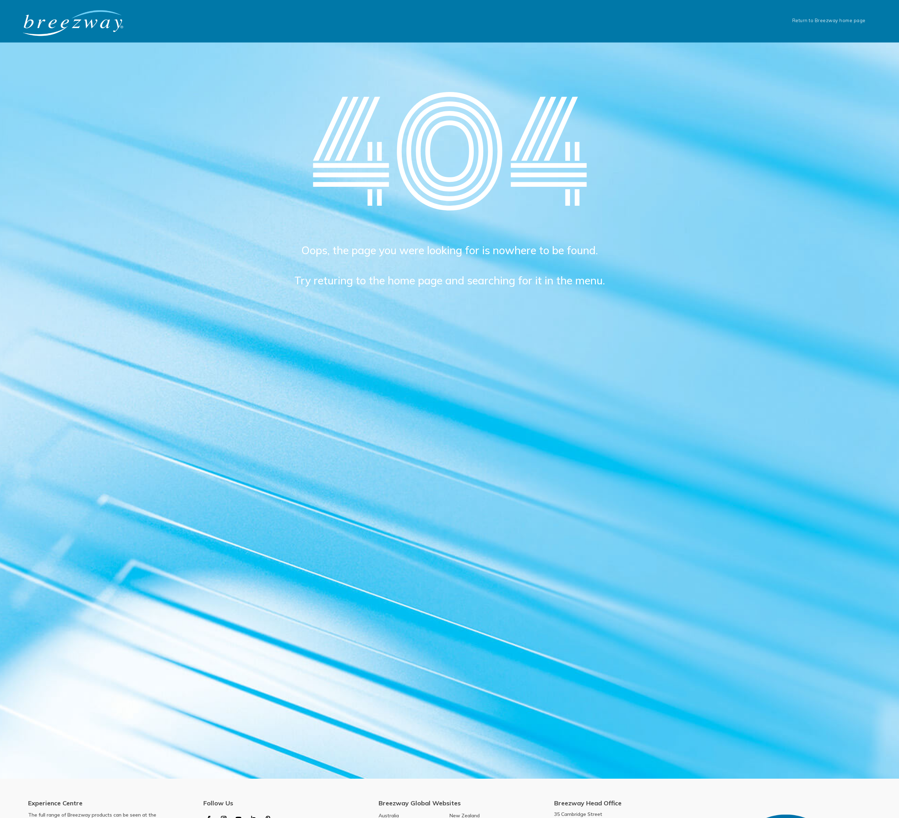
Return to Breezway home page (829, 20)
